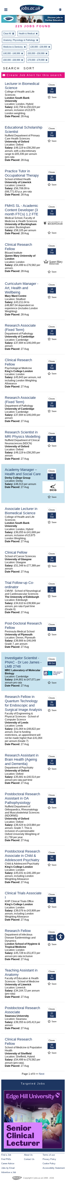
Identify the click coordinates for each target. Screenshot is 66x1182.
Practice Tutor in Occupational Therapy (22, 173)
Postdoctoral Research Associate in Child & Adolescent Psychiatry (22, 855)
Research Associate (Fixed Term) (20, 327)
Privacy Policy (49, 1159)
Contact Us (29, 1159)
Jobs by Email (8, 1168)
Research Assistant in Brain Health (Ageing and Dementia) (21, 759)
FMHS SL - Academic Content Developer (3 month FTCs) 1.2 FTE (21, 210)
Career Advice (7, 1163)
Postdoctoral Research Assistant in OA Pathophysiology (22, 798)
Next (41, 1073)
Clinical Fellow (16, 552)
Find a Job (6, 1155)
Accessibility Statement (54, 1168)
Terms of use (49, 1155)
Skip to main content (12, 2)
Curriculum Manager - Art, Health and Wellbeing (21, 288)
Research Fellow (18, 931)
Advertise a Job (8, 1172)
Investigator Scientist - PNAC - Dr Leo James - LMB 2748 (23, 662)
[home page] (32, 13)
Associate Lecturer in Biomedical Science (21, 511)
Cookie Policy (49, 1163)
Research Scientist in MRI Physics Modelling (22, 434)
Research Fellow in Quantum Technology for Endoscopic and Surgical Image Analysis (23, 703)
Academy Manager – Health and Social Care (23, 472)
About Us (28, 1155)
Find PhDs (6, 1159)
